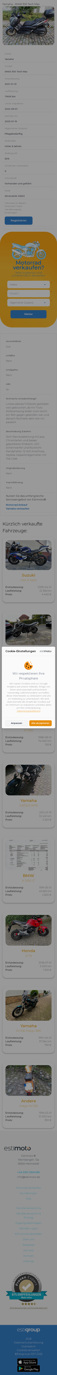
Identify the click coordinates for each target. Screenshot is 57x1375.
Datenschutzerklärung (28, 711)
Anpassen (16, 723)
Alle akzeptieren (40, 723)
